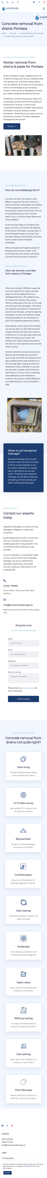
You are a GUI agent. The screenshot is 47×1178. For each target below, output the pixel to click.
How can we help (14, 672)
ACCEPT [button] (7, 1173)
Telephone (12, 661)
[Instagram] (39, 2)
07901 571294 (7, 1142)
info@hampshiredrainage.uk (13, 1145)
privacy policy (29, 688)
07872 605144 (7, 1139)
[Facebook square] (33, 2)
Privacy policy (7, 1158)
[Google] (44, 2)
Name (10, 639)
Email (10, 650)
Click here (28, 1166)
